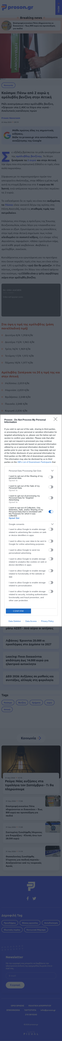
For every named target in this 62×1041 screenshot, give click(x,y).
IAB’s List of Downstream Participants (34, 462)
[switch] (51, 477)
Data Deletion (15, 621)
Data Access (31, 621)
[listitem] (31, 470)
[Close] (56, 420)
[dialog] (31, 520)
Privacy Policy (47, 621)
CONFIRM (18, 611)
